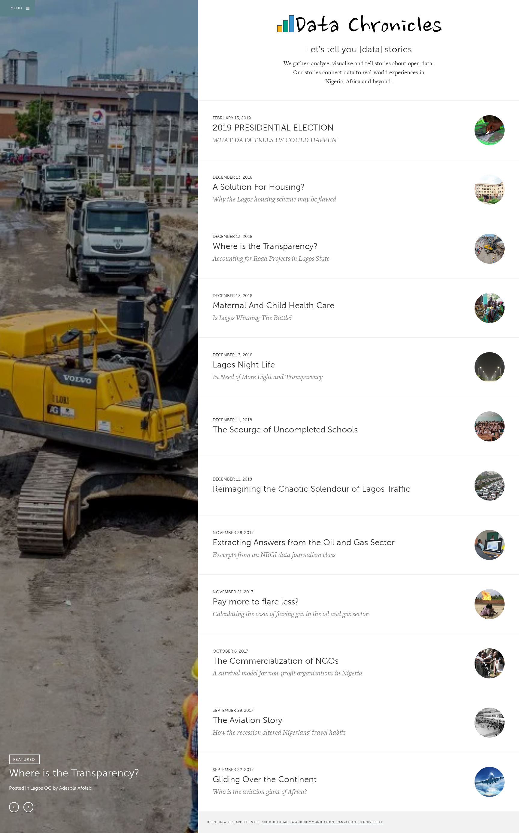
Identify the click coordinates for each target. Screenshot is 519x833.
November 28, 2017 (233, 532)
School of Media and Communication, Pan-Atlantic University (322, 822)
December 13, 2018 (232, 177)
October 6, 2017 (230, 651)
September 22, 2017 (233, 769)
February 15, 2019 (232, 118)
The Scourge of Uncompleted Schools (285, 430)
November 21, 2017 (233, 592)
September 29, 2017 (233, 710)
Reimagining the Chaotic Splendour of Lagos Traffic (311, 489)
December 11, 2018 (232, 420)
